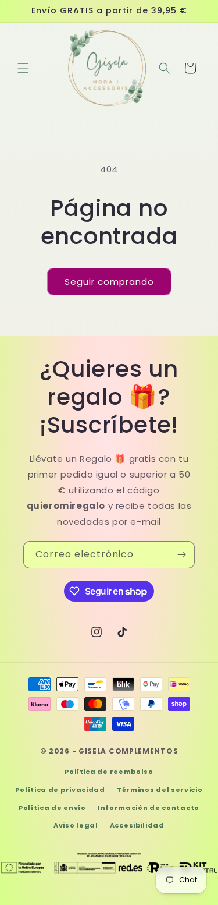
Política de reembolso (109, 771)
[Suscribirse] (181, 554)
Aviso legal (75, 825)
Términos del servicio (160, 789)
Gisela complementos (128, 751)
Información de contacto (148, 807)
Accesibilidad (137, 825)
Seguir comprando (109, 281)
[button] (23, 68)
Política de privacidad (60, 789)
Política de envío (52, 807)
